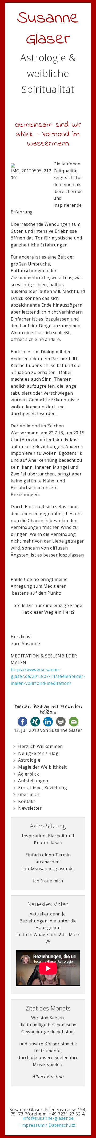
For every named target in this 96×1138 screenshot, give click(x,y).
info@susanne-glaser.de (48, 1118)
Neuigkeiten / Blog (38, 753)
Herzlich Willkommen (40, 746)
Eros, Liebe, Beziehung (42, 788)
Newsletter (30, 808)
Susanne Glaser (48, 29)
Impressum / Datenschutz (48, 1125)
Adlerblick (28, 774)
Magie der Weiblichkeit (42, 767)
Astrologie (29, 760)
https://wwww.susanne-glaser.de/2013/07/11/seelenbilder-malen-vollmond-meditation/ (48, 676)
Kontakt (26, 801)
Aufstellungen (33, 781)
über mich (28, 794)
